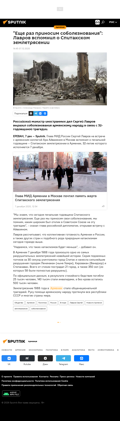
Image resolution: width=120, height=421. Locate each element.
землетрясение (21, 308)
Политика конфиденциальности (18, 380)
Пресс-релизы (67, 376)
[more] (103, 206)
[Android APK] (11, 393)
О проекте (7, 376)
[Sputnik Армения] (15, 24)
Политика (42, 302)
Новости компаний (85, 376)
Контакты (44, 376)
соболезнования (38, 308)
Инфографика (106, 349)
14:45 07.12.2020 (21, 48)
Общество (19, 302)
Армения (31, 302)
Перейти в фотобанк (51, 108)
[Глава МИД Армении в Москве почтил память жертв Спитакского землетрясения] (60, 172)
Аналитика (78, 349)
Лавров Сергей (76, 302)
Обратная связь (65, 385)
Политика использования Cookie (51, 380)
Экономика (36, 349)
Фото (91, 349)
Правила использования (25, 376)
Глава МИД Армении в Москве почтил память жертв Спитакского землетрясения (56, 198)
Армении (56, 288)
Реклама (54, 376)
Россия (53, 302)
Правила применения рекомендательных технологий (29, 385)
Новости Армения (94, 302)
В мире (63, 302)
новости (7, 349)
